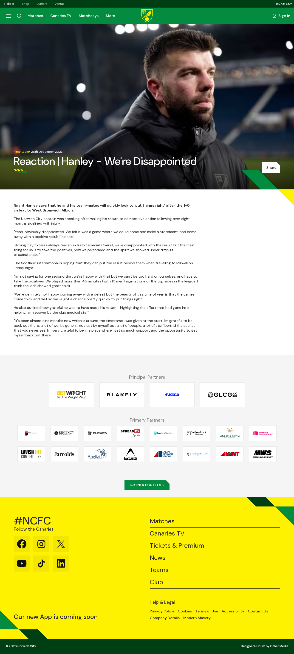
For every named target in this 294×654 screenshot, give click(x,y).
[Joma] (172, 394)
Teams (159, 570)
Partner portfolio (147, 484)
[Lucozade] (130, 453)
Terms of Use (206, 611)
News (158, 558)
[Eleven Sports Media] (97, 433)
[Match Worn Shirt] (263, 453)
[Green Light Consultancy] (222, 394)
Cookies (185, 611)
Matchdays (89, 15)
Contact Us (258, 611)
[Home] (147, 16)
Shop (25, 3)
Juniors (42, 3)
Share (271, 167)
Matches (35, 15)
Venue (59, 3)
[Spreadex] (130, 433)
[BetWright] (71, 394)
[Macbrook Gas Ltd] (196, 453)
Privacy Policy (162, 611)
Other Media (279, 646)
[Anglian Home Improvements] (97, 453)
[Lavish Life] (31, 453)
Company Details (165, 618)
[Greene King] (230, 433)
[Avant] (230, 453)
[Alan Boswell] (163, 453)
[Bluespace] (31, 433)
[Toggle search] (19, 16)
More (110, 15)
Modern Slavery (197, 618)
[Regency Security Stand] (64, 433)
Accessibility (233, 611)
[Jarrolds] (64, 453)
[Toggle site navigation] (8, 16)
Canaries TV (60, 15)
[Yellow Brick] (196, 433)
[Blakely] (284, 4)
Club (156, 582)
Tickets (9, 3)
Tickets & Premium (177, 546)
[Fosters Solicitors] (163, 433)
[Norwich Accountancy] (263, 433)
